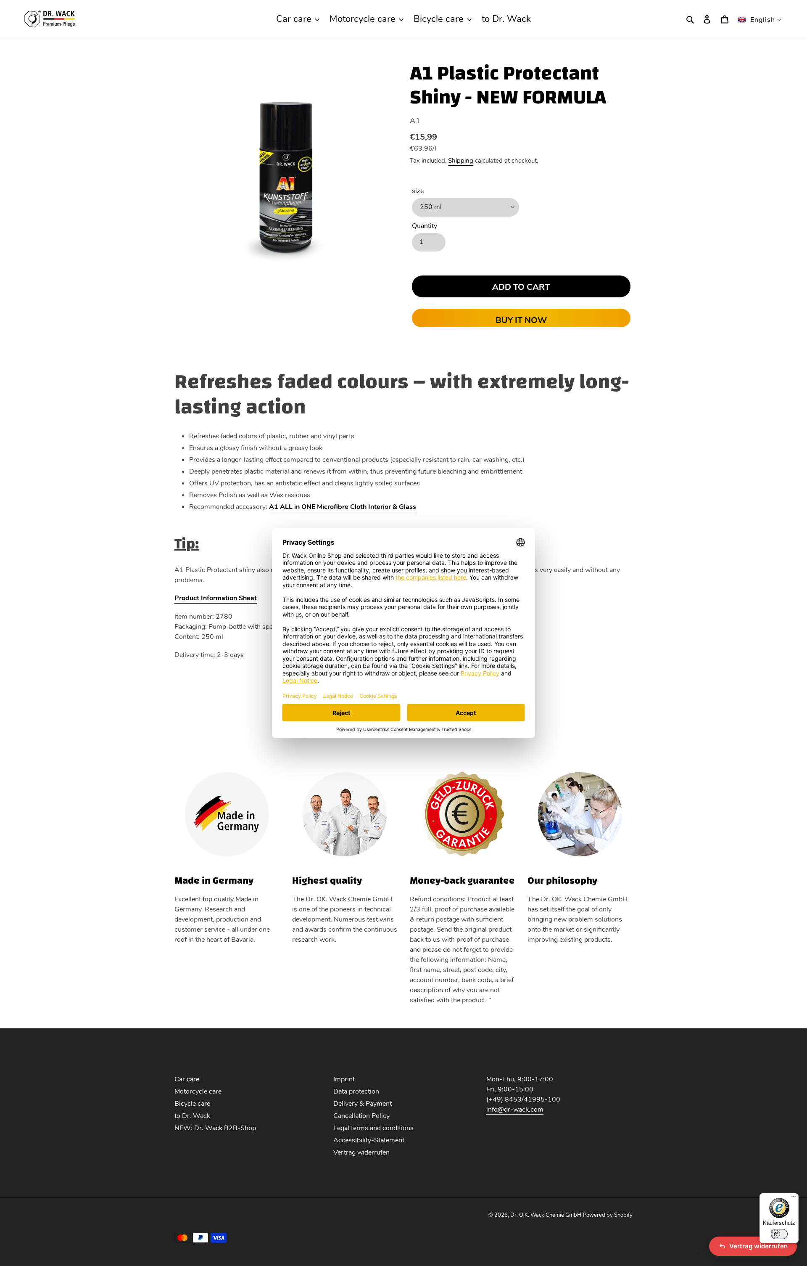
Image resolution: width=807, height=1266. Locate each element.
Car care (186, 1079)
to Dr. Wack (192, 1115)
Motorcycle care (198, 1091)
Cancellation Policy (361, 1115)
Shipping (460, 160)
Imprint (344, 1079)
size (418, 191)
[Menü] (794, 1198)
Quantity (424, 225)
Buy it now (521, 320)
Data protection (356, 1091)
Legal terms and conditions (373, 1128)
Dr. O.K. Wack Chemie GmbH (545, 1215)
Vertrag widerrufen (361, 1152)
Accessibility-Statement (368, 1140)
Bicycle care (192, 1103)
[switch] (779, 1234)
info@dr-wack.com (514, 1109)
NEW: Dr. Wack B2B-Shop (215, 1128)
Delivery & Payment (362, 1103)
